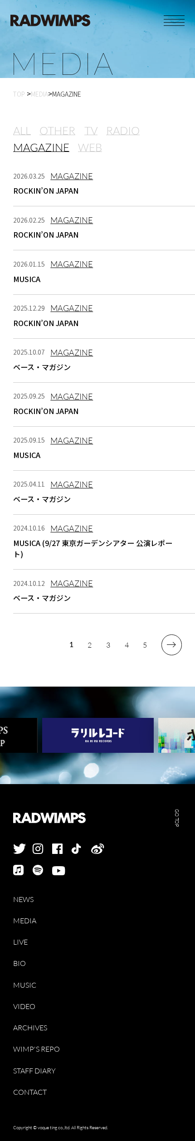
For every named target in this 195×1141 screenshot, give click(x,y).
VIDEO (24, 1006)
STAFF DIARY (34, 1071)
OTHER (57, 130)
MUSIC (24, 985)
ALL (22, 130)
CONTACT (30, 1092)
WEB (90, 147)
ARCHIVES (30, 1028)
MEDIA (24, 921)
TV (91, 130)
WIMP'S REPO (36, 1049)
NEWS (23, 899)
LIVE (20, 942)
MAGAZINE (41, 147)
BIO (19, 963)
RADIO (123, 130)
